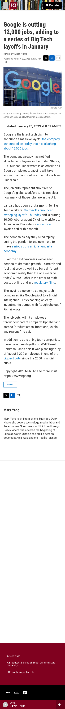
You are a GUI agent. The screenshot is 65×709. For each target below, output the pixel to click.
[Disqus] (32, 507)
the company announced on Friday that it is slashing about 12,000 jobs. (31, 143)
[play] (5, 704)
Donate (54, 5)
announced (45, 224)
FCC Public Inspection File (20, 672)
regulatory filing (44, 282)
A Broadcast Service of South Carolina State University (31, 664)
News (10, 384)
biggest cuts (12, 358)
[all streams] (60, 704)
